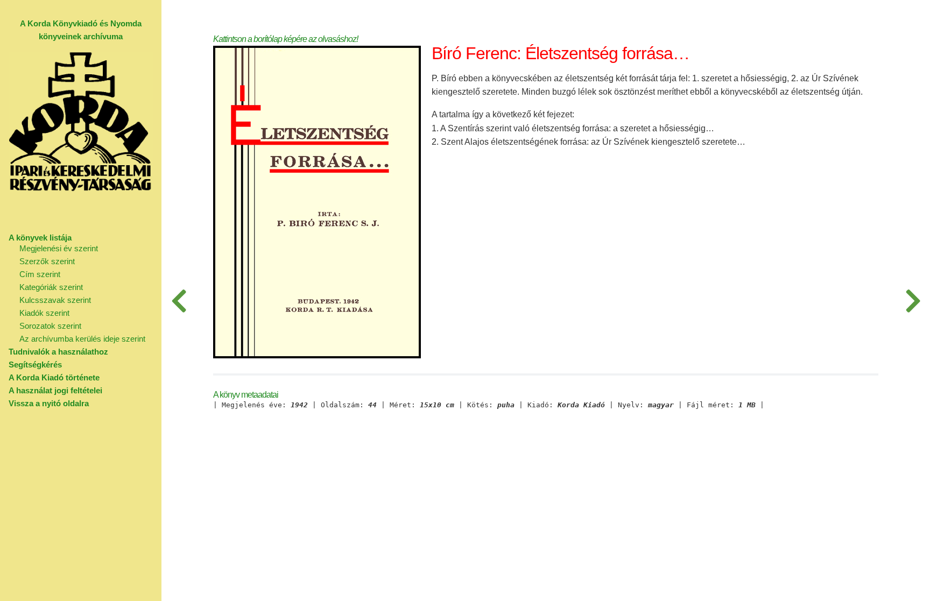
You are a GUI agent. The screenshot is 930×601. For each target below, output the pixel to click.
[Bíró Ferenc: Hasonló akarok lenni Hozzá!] (178, 300)
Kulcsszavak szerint (55, 300)
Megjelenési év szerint (58, 248)
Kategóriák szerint (51, 287)
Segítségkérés (35, 364)
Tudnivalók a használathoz (58, 351)
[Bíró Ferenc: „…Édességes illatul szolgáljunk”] (913, 300)
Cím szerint (39, 274)
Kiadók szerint (44, 312)
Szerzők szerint (47, 261)
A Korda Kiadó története (54, 377)
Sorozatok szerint (50, 325)
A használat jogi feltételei (55, 390)
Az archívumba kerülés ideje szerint (82, 338)
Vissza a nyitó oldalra (49, 403)
